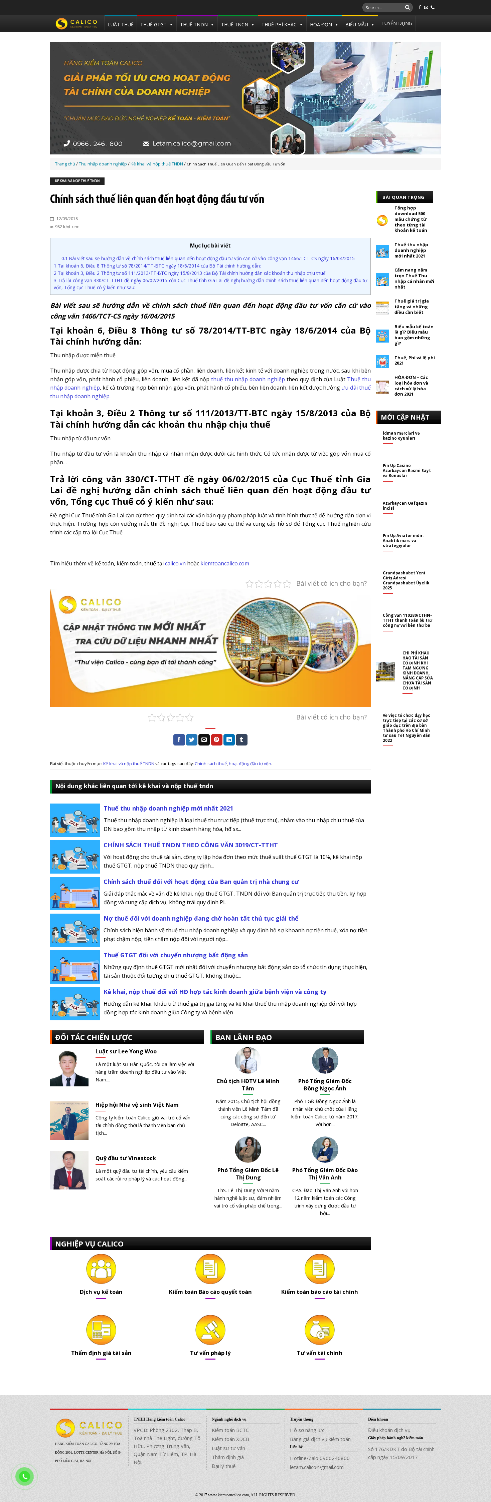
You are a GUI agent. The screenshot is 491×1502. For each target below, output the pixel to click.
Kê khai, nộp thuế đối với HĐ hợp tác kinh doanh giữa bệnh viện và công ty (215, 992)
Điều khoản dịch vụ (389, 1430)
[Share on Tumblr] (241, 739)
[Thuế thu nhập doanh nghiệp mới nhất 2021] (75, 820)
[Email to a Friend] (204, 739)
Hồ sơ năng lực (307, 1430)
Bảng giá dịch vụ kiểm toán (320, 1439)
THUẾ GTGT (153, 24)
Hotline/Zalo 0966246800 (320, 1458)
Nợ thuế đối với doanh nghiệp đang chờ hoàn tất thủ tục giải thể (201, 918)
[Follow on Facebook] (420, 7)
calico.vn (175, 563)
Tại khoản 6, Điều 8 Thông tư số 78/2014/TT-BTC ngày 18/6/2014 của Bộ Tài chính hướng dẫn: (157, 266)
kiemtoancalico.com (224, 563)
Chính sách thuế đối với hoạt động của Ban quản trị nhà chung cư (201, 882)
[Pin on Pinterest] (216, 739)
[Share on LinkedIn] (229, 739)
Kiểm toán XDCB (230, 1439)
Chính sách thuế (211, 764)
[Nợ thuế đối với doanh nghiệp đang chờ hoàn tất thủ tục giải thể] (75, 930)
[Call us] (433, 7)
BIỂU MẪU (356, 24)
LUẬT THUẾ (121, 24)
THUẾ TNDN (194, 24)
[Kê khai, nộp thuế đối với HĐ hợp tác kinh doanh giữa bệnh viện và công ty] (75, 1003)
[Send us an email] (426, 7)
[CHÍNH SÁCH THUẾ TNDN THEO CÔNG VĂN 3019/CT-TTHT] (75, 856)
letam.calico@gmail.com (317, 1467)
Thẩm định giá (228, 1457)
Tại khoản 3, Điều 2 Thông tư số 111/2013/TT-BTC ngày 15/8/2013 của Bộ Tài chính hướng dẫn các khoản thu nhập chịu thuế (190, 273)
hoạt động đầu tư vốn (250, 764)
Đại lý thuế (223, 1466)
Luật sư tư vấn (228, 1448)
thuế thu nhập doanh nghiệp (248, 379)
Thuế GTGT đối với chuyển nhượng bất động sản (176, 955)
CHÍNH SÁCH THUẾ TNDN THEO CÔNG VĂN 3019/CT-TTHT (191, 845)
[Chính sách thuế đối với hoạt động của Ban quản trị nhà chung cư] (75, 893)
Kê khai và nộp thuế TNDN (77, 181)
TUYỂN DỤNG (396, 23)
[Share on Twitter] (191, 739)
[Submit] (407, 8)
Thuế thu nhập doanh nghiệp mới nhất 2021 (168, 808)
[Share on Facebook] (179, 739)
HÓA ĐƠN (321, 24)
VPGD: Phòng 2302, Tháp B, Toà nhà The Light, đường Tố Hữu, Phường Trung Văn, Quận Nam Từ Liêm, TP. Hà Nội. (167, 1446)
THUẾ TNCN (234, 24)
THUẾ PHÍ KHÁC (279, 24)
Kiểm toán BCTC (230, 1430)
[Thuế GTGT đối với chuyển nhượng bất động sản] (75, 966)
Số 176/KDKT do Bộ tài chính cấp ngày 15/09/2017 (401, 1453)
